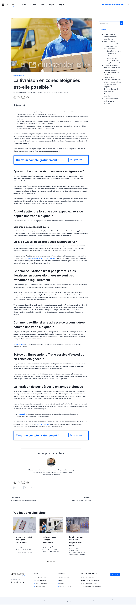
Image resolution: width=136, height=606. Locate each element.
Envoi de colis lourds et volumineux (91, 586)
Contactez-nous (19, 344)
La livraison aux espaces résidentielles (24, 499)
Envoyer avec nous (41, 577)
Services (61, 583)
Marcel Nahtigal (20, 92)
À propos (51, 5)
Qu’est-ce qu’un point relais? (82, 499)
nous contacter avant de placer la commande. (39, 258)
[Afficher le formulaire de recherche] (129, 4)
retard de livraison (30, 487)
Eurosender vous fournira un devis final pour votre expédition (35, 246)
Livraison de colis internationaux (90, 580)
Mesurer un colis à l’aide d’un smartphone (24, 540)
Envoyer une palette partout (89, 583)
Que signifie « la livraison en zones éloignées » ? (110, 36)
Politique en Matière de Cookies (99, 600)
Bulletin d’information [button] (65, 577)
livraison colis (18, 487)
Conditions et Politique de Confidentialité (78, 600)
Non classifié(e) (19, 75)
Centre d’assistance (41, 583)
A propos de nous (41, 580)
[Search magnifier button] (121, 23)
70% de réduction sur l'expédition (112, 4)
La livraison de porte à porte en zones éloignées (111, 101)
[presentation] (24, 525)
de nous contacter (42, 424)
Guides (41, 5)
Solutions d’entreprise (65, 586)
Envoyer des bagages (87, 577)
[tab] (47, 561)
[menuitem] (61, 5)
